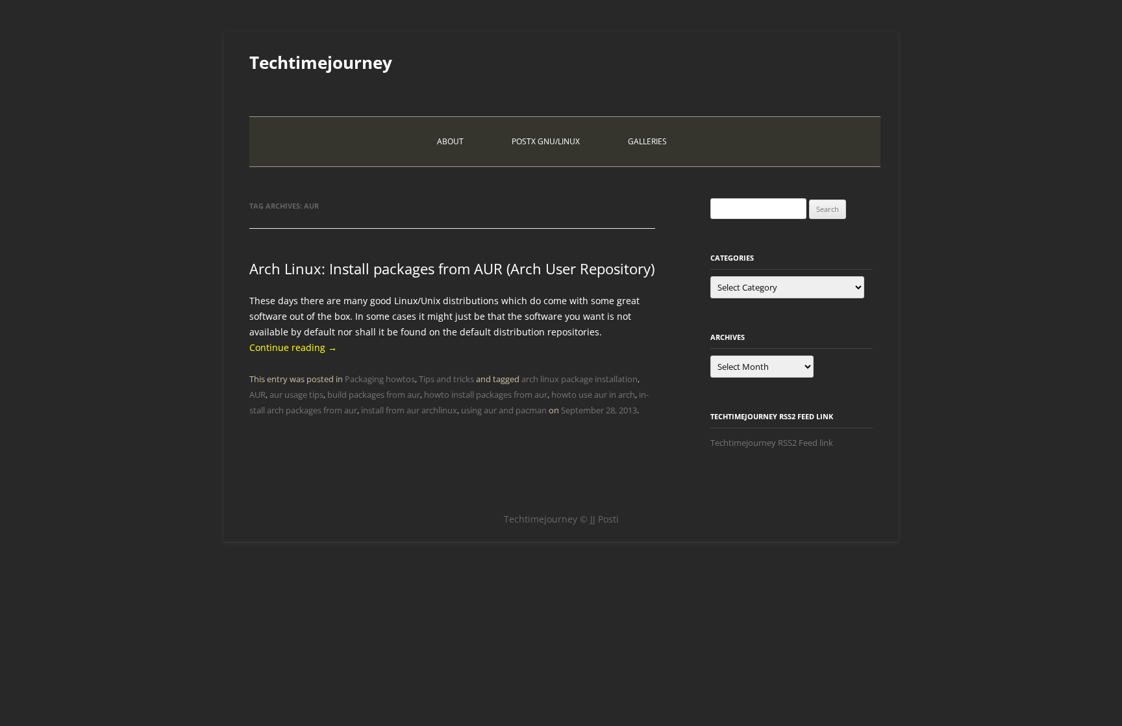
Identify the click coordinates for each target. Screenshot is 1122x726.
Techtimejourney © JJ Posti (561, 519)
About (450, 141)
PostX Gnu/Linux (546, 141)
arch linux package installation (579, 379)
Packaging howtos (380, 379)
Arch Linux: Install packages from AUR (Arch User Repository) (451, 268)
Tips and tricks (446, 379)
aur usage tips (296, 394)
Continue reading (293, 347)
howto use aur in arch (593, 394)
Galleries (647, 141)
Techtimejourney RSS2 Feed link (771, 442)
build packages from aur (373, 394)
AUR (257, 394)
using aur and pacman (504, 410)
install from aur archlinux (409, 410)
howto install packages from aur (485, 394)
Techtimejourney (320, 62)
